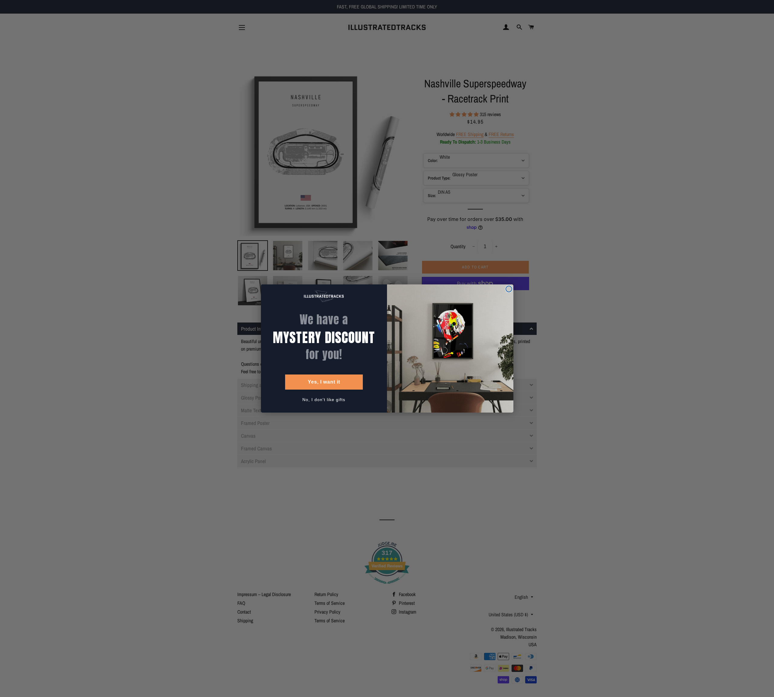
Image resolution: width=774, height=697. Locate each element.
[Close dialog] (509, 289)
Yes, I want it (324, 381)
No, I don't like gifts (323, 399)
